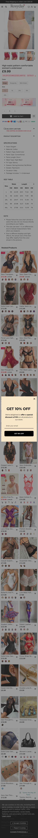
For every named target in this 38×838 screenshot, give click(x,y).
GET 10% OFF (19, 433)
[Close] (34, 398)
